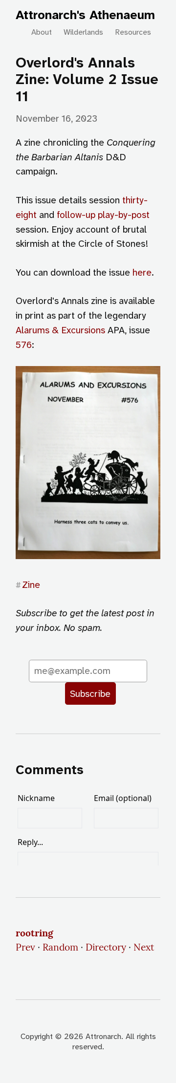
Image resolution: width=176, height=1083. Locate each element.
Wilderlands (83, 32)
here (142, 272)
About (41, 32)
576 (24, 345)
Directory (106, 947)
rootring (34, 933)
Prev (25, 947)
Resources (133, 32)
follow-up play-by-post (103, 215)
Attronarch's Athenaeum (85, 15)
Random (60, 947)
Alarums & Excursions (60, 330)
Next (143, 947)
